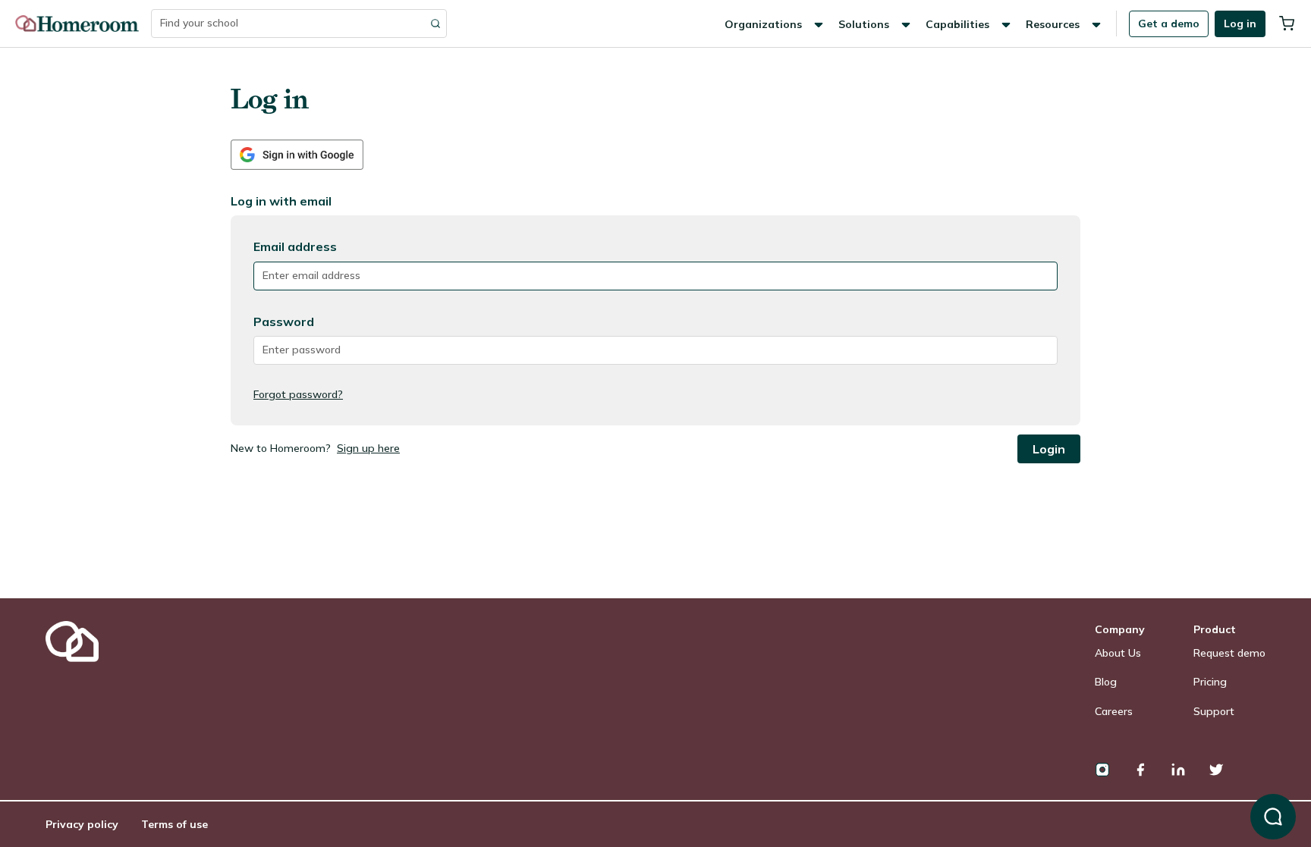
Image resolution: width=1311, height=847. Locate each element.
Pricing (1210, 682)
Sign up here (368, 448)
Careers (1114, 711)
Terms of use (174, 824)
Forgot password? (298, 394)
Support (1213, 711)
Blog (1106, 682)
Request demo (1229, 653)
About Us (1118, 653)
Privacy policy (82, 824)
